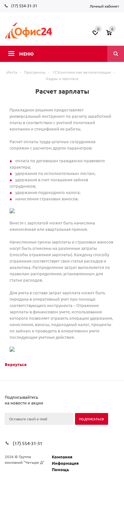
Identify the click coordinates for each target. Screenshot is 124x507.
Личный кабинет (104, 6)
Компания (62, 456)
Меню (26, 54)
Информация (65, 463)
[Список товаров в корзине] (113, 34)
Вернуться (16, 364)
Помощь (60, 469)
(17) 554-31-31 (24, 5)
